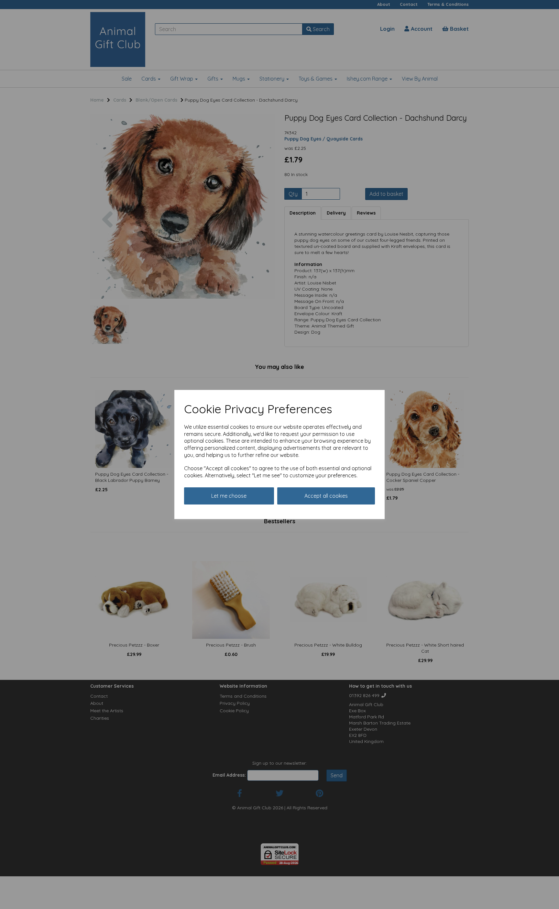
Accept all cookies (326, 496)
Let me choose (229, 496)
